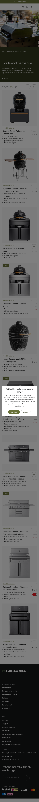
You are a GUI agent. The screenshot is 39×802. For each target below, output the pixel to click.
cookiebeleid (19, 406)
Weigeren (25, 412)
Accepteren (14, 412)
